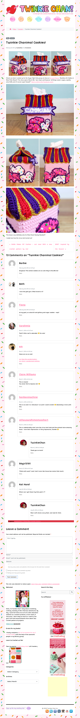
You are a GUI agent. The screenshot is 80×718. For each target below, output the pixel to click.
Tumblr (59, 711)
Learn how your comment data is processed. (45, 584)
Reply (20, 273)
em (21, 346)
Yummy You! (67, 19)
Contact (57, 19)
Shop (21, 19)
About (48, 19)
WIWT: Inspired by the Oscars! (62, 246)
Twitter (51, 711)
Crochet (20, 29)
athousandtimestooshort (33, 420)
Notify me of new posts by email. (16, 573)
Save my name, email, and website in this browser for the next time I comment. (29, 567)
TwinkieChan (19, 47)
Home (12, 19)
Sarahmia (24, 325)
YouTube (67, 711)
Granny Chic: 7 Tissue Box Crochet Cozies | (27, 521)
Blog (29, 19)
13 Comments (28, 47)
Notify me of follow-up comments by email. (19, 570)
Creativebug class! (23, 646)
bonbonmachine (28, 397)
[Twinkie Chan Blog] (40, 15)
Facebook (55, 711)
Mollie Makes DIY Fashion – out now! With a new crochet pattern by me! (30, 246)
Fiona (22, 304)
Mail (71, 711)
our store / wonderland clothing (29, 361)
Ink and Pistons (54, 78)
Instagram (63, 711)
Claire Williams (27, 374)
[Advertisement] (57, 686)
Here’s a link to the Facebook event (42, 82)
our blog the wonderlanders (28, 359)
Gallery (38, 19)
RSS (47, 711)
